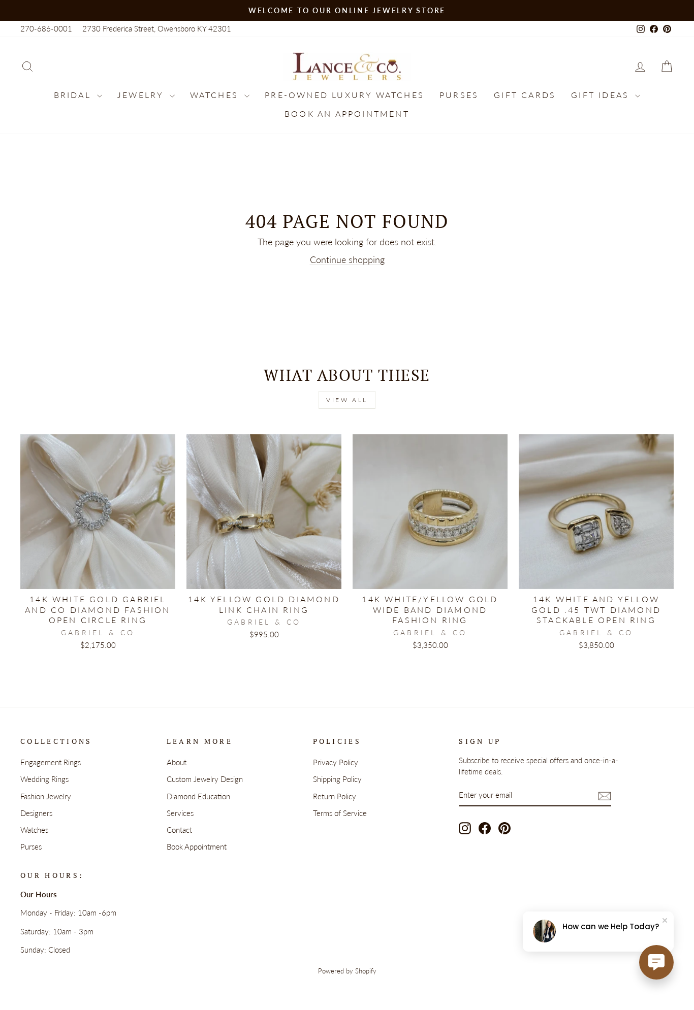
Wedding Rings (44, 779)
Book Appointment (197, 846)
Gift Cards (525, 95)
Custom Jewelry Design (205, 779)
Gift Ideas (602, 95)
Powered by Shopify (347, 971)
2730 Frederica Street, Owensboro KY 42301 (156, 28)
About (176, 762)
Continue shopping (347, 259)
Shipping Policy (337, 779)
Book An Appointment (347, 113)
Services (180, 813)
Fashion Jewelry (45, 796)
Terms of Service (340, 813)
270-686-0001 (46, 28)
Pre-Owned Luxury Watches (344, 95)
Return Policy (334, 796)
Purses (459, 95)
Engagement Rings (50, 762)
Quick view (98, 576)
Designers (36, 813)
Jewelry (142, 95)
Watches (216, 95)
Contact (179, 829)
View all (347, 400)
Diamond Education (198, 796)
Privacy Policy (335, 762)
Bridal (74, 95)
